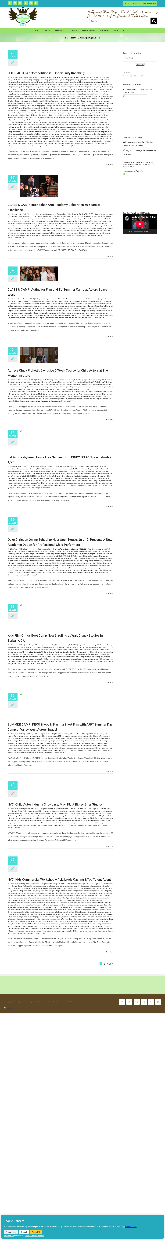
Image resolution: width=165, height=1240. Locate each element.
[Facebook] (124, 75)
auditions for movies (97, 903)
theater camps (59, 143)
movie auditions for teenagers (83, 132)
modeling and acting (67, 127)
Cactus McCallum (66, 907)
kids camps (31, 125)
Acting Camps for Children (53, 214)
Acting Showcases (54, 809)
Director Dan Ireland (52, 389)
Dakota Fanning (55, 474)
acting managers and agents (23, 91)
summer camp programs (16, 139)
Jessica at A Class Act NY (93, 816)
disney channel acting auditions (75, 113)
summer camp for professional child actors (50, 313)
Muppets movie (84, 654)
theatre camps (80, 143)
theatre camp (69, 143)
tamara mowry (27, 143)
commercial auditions (96, 110)
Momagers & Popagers (91, 129)
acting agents (88, 80)
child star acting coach (57, 108)
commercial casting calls (28, 113)
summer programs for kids (71, 141)
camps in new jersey (19, 106)
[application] (140, 224)
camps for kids (86, 103)
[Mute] (150, 231)
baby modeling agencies (61, 99)
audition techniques (81, 301)
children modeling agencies (50, 110)
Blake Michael (76, 469)
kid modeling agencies (46, 122)
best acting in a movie (56, 101)
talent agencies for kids (100, 141)
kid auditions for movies (20, 122)
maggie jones (88, 478)
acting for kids (39, 89)
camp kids (56, 103)
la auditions (101, 125)
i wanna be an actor (47, 120)
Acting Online (51, 77)
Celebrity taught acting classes (67, 387)
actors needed (104, 898)
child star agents (71, 108)
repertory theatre (20, 231)
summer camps (30, 139)
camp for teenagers (45, 103)
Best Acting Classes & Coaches (75, 77)
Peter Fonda (83, 394)
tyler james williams (14, 488)
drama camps (98, 115)
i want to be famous (61, 120)
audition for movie (73, 94)
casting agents (40, 106)
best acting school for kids (73, 101)
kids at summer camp (89, 122)
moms (102, 129)
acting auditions (77, 82)
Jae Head (41, 476)
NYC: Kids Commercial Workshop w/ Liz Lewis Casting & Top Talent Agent (59, 879)
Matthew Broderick (31, 394)
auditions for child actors (78, 811)
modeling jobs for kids (67, 129)
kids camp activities (20, 125)
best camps (87, 101)
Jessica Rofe (107, 816)
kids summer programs (88, 125)
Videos (95, 299)
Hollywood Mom (15, 214)
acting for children (27, 89)
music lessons (46, 311)
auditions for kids (100, 96)
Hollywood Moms (81, 117)
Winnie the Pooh (28, 664)
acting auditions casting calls (93, 82)
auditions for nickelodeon (24, 99)
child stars (69, 914)
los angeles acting (21, 127)
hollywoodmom (13, 120)
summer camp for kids (90, 136)
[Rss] (135, 75)
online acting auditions (100, 134)
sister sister (46, 136)
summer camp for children (73, 136)
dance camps (51, 113)
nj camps (78, 134)
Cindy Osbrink (37, 474)
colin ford (46, 474)
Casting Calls (50, 106)
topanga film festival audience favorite (21, 753)
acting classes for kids (58, 87)
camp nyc (63, 103)
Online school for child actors (28, 565)
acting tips (71, 91)
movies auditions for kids (31, 134)
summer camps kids (92, 139)
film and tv (98, 306)
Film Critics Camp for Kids (64, 652)
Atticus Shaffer (42, 469)
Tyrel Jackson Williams (30, 488)
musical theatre (96, 228)
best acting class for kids (102, 216)
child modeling (37, 108)
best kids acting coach (77, 219)
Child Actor (17, 108)
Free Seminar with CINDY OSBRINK (24, 476)
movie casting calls (100, 132)
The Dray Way (38, 143)
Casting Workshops (78, 884)
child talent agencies (98, 108)
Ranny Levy (51, 657)
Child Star (45, 108)
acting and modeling (33, 82)
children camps (35, 110)
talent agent (17, 143)
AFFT (59, 736)
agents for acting (44, 94)
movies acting (17, 134)
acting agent (79, 80)
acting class (20, 87)
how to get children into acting (29, 120)
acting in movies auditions (53, 89)
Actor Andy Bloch (56, 382)
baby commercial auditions (42, 99)
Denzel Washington (37, 389)
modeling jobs (54, 129)
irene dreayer (73, 120)
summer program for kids (30, 141)
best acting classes (23, 101)
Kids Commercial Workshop (78, 924)
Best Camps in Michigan (61, 219)
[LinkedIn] (142, 75)
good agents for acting (50, 117)
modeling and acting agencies (84, 127)
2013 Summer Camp (19, 80)
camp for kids (33, 103)
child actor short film (103, 738)
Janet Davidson (88, 652)
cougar (13, 919)
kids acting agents (60, 122)
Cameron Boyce (87, 469)
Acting (29, 80)
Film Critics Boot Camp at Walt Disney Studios (38, 652)
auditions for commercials (23, 96)
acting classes (29, 87)
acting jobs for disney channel (81, 89)
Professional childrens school (100, 565)
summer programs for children (50, 141)
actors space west (52, 301)
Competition (41, 113)
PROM (44, 657)
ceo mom (73, 106)
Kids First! (30, 654)
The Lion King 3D (80, 661)
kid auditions (97, 120)
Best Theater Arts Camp (94, 219)
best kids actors (22, 103)
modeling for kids (43, 129)
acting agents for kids (101, 80)
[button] (124, 30)
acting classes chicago (42, 87)
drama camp (88, 115)
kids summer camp (58, 125)
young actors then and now (45, 146)
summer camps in (78, 139)
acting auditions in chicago (54, 84)
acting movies (48, 91)
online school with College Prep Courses (52, 565)
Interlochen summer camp (70, 226)
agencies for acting (19, 94)
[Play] (126, 231)
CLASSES (70, 380)
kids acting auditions (75, 122)
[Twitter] (128, 75)
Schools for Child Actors (16, 568)
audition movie (85, 94)
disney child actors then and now (37, 115)
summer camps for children (45, 139)
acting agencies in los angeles (54, 80)
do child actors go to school (74, 115)
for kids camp (28, 117)
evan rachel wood (88, 306)
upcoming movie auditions (27, 146)
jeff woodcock (68, 561)
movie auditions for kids (64, 132)
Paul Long (70, 565)
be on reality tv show (62, 905)
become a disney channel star (80, 99)
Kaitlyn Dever (66, 476)
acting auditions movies (89, 84)
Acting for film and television (28, 736)
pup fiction (36, 745)
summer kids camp (106, 139)
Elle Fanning (102, 474)
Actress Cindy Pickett (70, 382)
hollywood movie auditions (97, 117)
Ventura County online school (93, 573)
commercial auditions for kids (87, 917)
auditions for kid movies (85, 96)
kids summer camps (73, 125)
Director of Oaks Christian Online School (58, 558)
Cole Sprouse (84, 110)
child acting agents (104, 912)
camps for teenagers (98, 103)
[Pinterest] (138, 75)
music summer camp (67, 134)
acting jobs (67, 89)
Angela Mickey (50, 900)
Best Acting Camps (63, 216)
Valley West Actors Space (43, 753)
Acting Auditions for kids (35, 84)
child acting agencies (93, 106)
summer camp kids (104, 136)
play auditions (36, 136)
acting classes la (102, 87)
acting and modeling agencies (50, 82)
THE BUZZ (90, 77)
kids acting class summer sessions (19, 308)
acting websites (81, 91)
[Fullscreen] (154, 231)
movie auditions (34, 132)
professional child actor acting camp (20, 745)
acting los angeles (104, 895)
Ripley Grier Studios (44, 821)
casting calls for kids (62, 106)
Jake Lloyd (48, 476)
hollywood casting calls (66, 117)
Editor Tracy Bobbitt (17, 77)
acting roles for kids (60, 91)
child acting (81, 106)
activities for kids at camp (96, 91)
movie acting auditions (20, 132)
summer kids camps (14, 141)
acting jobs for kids (98, 89)
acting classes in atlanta (74, 87)
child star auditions (84, 108)
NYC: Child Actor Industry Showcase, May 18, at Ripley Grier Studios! (56, 804)
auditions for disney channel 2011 (64, 96)
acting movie (38, 91)
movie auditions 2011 (47, 132)
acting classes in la (90, 87)
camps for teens (90, 221)
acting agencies (37, 80)
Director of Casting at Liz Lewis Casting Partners (51, 919)
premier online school (82, 565)
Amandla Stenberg (14, 469)
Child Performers (75, 556)
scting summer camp (88, 311)
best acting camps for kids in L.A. (82, 216)
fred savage (38, 117)
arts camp (54, 94)
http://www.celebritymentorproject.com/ (22, 391)
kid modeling (33, 122)
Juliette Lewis (41, 391)
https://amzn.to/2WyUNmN (134, 171)
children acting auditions (97, 914)
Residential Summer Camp (35, 231)
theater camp (48, 143)
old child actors (86, 134)
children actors (24, 110)
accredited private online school (29, 551)
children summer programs (69, 110)
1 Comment (76, 146)
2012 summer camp (105, 214)
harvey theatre (13, 226)
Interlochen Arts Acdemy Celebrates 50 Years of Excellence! (39, 226)
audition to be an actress (99, 94)
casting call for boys (98, 910)
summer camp (101, 311)
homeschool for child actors (53, 561)
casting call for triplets (27, 912)
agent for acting (32, 94)
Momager (79, 129)
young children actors (63, 146)
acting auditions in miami (72, 84)
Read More (109, 164)
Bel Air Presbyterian (55, 469)
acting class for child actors (21, 382)
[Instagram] (131, 75)
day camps (60, 113)
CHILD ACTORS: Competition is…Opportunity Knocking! (46, 73)
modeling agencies (34, 127)
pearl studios (74, 926)
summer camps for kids (64, 139)
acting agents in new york (16, 82)
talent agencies (85, 141)
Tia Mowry (89, 143)
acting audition (66, 82)
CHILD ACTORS (62, 556)
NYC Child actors (31, 821)
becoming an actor (97, 99)
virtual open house (20, 575)
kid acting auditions (85, 120)
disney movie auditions (57, 115)
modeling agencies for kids (50, 127)
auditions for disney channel (42, 96)
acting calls (11, 87)
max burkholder (99, 478)
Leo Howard (79, 478)
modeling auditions (30, 129)
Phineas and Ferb (35, 657)
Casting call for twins (42, 912)
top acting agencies (100, 143)
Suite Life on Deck (57, 136)
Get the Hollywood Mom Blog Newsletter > (140, 3)
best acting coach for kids (39, 101)
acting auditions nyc (105, 84)
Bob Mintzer (108, 219)
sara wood (76, 311)
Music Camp (45, 134)
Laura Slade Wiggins (68, 478)
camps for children (73, 103)
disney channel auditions (95, 113)
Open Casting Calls (24, 136)
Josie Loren (57, 476)
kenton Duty (76, 476)
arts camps (62, 94)
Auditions (60, 77)
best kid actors (97, 101)
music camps (54, 134)
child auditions (26, 108)
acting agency (69, 80)
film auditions (18, 117)
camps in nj (30, 106)
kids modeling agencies (44, 125)
